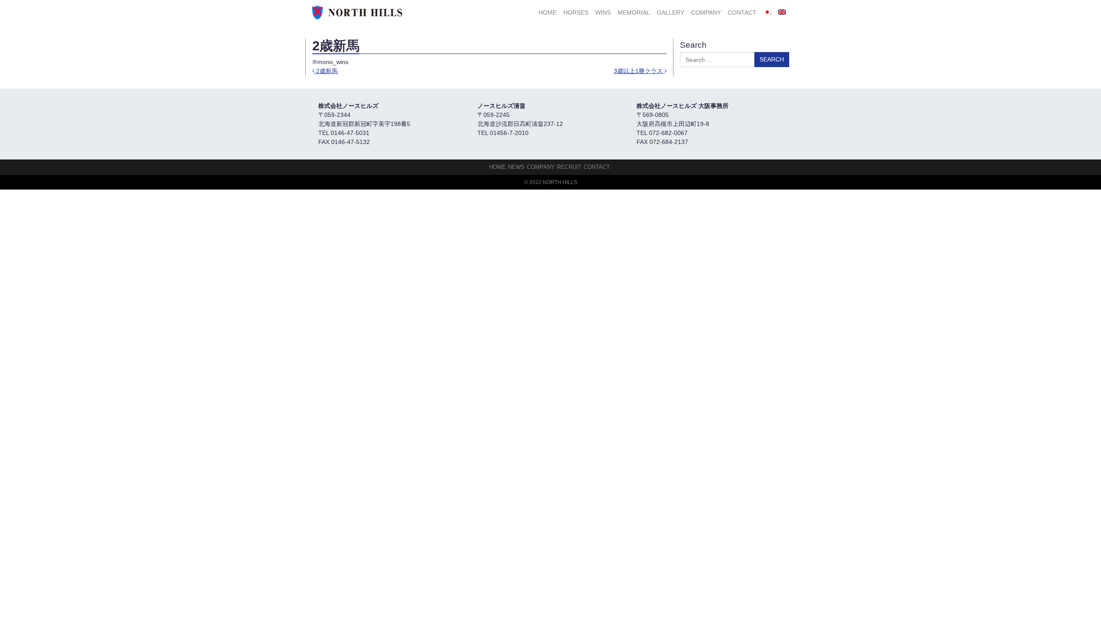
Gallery (670, 12)
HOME (547, 12)
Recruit (569, 167)
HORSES (575, 12)
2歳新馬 (326, 70)
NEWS (516, 167)
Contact (742, 12)
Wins (603, 12)
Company (706, 12)
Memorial (634, 12)
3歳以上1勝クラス (639, 70)
